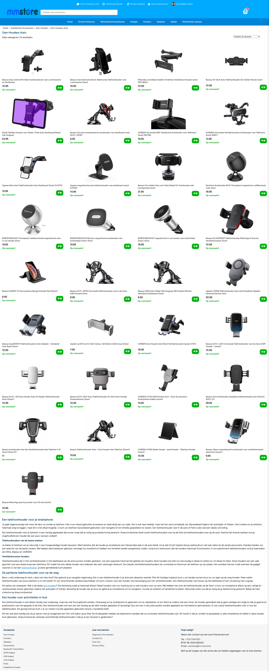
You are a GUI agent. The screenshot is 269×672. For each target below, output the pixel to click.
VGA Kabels (9, 660)
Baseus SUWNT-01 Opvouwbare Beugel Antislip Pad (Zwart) (30, 291)
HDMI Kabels (9, 653)
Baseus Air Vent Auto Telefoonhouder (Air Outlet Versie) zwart (234, 79)
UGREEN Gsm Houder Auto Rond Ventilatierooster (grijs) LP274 (167, 344)
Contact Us (97, 638)
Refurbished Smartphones (112, 21)
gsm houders (49, 585)
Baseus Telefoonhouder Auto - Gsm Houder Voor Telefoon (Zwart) (100, 449)
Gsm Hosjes (9, 634)
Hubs (6, 663)
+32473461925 (192, 639)
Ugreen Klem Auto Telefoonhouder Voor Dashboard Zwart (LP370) (32, 185)
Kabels (174, 21)
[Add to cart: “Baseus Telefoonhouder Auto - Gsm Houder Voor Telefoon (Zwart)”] (127, 457)
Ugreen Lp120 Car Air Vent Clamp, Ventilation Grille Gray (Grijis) (99, 344)
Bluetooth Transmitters (14, 649)
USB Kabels (9, 656)
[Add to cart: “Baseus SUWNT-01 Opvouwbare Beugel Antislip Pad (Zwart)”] (59, 298)
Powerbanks (9, 645)
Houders (147, 21)
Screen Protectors (86, 21)
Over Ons (96, 642)
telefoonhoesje (29, 567)
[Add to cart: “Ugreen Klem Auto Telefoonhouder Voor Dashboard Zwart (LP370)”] (59, 193)
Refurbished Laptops (192, 21)
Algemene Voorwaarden (102, 634)
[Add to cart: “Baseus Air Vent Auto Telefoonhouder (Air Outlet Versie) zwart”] (263, 87)
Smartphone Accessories (22, 28)
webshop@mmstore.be (199, 646)
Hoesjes (134, 21)
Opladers (161, 21)
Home (70, 21)
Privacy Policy (98, 645)
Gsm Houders (42, 28)
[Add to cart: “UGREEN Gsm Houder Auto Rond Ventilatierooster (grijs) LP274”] (195, 351)
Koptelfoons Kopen (12, 667)
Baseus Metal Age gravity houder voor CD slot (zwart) (26, 502)
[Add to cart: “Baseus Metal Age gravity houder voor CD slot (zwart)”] (59, 509)
